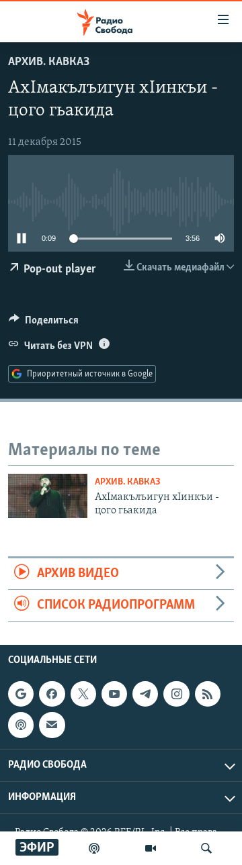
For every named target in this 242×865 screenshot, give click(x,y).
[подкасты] (94, 848)
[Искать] (206, 848)
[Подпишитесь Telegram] (145, 694)
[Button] (44, 323)
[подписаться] (52, 724)
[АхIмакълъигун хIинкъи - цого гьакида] (47, 496)
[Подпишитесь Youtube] (114, 694)
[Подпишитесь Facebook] (52, 694)
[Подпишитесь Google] (21, 694)
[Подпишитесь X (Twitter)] (83, 694)
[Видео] (150, 848)
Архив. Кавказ (48, 62)
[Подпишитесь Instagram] (176, 694)
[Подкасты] (21, 724)
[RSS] (207, 694)
